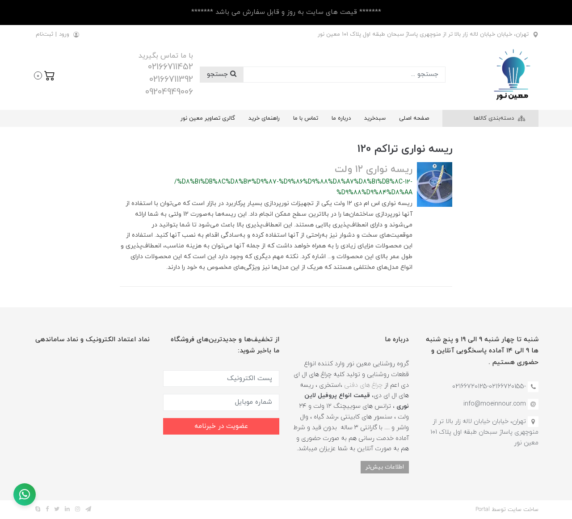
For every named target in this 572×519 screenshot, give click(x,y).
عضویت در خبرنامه (221, 426)
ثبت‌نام (44, 34)
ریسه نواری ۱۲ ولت (373, 169)
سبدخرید (375, 118)
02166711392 (171, 79)
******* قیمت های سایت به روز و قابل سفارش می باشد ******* (286, 12)
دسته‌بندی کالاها (495, 118)
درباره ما (341, 118)
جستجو (218, 74)
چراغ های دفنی (363, 385)
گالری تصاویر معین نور (208, 118)
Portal (482, 510)
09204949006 (169, 92)
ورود (64, 34)
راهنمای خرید (264, 118)
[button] (44, 74)
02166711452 (170, 67)
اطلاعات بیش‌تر (385, 467)
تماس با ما (305, 118)
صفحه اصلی (414, 118)
